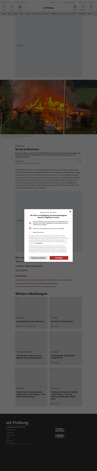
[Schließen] (70, 211)
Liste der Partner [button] (39, 243)
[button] (48, 232)
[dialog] (48, 235)
